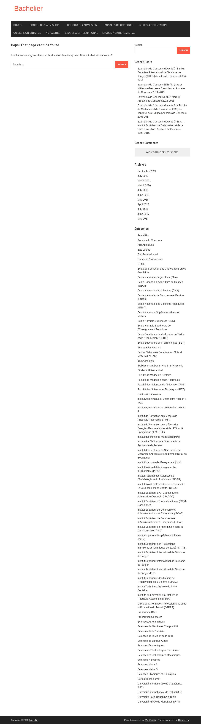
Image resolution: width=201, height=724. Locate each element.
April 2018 (143, 204)
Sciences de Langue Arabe (153, 640)
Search (139, 45)
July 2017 (143, 209)
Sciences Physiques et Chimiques (157, 674)
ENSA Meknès (146, 360)
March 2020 (144, 185)
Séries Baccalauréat (149, 679)
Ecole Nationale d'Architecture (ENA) (158, 290)
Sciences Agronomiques (151, 621)
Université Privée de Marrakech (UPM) (159, 701)
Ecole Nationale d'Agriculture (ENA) (158, 277)
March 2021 (144, 180)
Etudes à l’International (81, 33)
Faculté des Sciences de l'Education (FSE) (161, 384)
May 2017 (143, 218)
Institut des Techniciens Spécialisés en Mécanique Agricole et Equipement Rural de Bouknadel (162, 454)
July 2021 (143, 176)
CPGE (141, 264)
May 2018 (143, 199)
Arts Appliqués (146, 245)
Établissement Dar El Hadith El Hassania (160, 365)
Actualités (53, 33)
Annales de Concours (119, 25)
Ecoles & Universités (149, 347)
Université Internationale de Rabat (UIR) (160, 692)
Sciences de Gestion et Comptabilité (158, 626)
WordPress (150, 720)
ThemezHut (183, 720)
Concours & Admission (45, 25)
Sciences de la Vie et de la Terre (156, 636)
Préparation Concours (150, 617)
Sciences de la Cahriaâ (151, 631)
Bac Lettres (144, 249)
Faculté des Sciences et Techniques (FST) (161, 389)
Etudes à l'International (150, 370)
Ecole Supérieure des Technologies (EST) (161, 342)
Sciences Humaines (149, 659)
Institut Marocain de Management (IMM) (159, 462)
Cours (17, 25)
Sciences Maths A (148, 664)
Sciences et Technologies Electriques (158, 650)
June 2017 (143, 214)
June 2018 (143, 195)
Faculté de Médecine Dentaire (154, 375)
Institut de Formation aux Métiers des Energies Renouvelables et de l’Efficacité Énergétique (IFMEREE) (160, 428)
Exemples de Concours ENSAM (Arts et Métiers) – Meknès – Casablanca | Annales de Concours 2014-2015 (161, 88)
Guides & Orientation (153, 25)
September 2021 (147, 171)
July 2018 (143, 190)
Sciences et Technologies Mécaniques (159, 655)
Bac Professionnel (148, 254)
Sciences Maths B (148, 669)
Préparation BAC (147, 612)
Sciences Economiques (151, 645)
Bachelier (28, 8)
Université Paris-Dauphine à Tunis (157, 697)
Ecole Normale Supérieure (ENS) (156, 321)
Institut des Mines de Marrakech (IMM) (159, 436)
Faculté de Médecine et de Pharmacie (159, 380)
